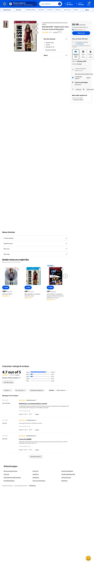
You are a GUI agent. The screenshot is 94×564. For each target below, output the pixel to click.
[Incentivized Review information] (29, 411)
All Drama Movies (66, 477)
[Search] (59, 3)
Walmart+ (76, 9)
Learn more (78, 84)
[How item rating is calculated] (20, 378)
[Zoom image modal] (37, 32)
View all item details (50, 50)
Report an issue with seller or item (84, 74)
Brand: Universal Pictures (10, 471)
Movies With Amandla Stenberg (12, 477)
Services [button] (18, 10)
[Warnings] (66, 254)
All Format (35, 471)
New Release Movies (9, 480)
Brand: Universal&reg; (67, 471)
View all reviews (8, 382)
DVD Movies (36, 477)
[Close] (34, 10)
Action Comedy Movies (39, 480)
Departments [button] (7, 10)
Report (37, 414)
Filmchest (6, 474)
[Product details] (66, 238)
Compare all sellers (78, 99)
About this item (8, 232)
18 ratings (55, 32)
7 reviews (17, 375)
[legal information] (87, 27)
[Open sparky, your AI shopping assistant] (88, 558)
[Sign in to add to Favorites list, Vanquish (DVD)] (17, 269)
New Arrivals (67, 9)
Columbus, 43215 (81, 61)
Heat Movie (36, 474)
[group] (50, 32)
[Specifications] (66, 243)
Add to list (78, 89)
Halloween (41, 9)
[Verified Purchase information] (36, 400)
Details (88, 77)
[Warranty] (66, 248)
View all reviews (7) (35, 456)
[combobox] (50, 3)
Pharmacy (58, 9)
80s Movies (64, 480)
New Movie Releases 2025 (68, 474)
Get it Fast (50, 9)
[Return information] (84, 30)
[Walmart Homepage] (4, 3)
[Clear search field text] (55, 3)
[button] (68, 3)
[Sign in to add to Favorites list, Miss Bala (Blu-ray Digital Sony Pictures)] (40, 269)
